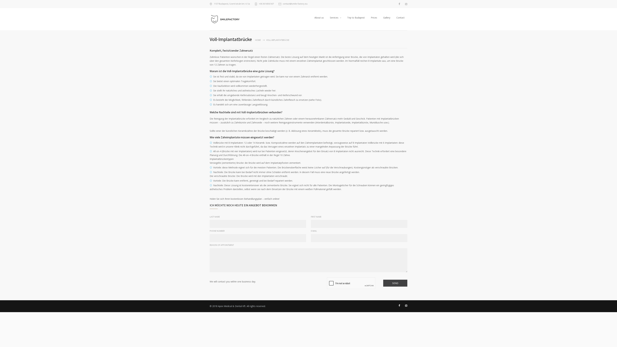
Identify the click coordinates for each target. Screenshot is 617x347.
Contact (400, 17)
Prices (374, 17)
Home (258, 40)
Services (334, 17)
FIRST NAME (316, 216)
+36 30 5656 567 (266, 4)
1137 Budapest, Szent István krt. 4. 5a (232, 4)
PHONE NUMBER (217, 231)
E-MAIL (314, 231)
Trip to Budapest (356, 17)
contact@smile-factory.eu (295, 4)
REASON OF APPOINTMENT (222, 245)
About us (319, 17)
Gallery (386, 17)
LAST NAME (215, 216)
